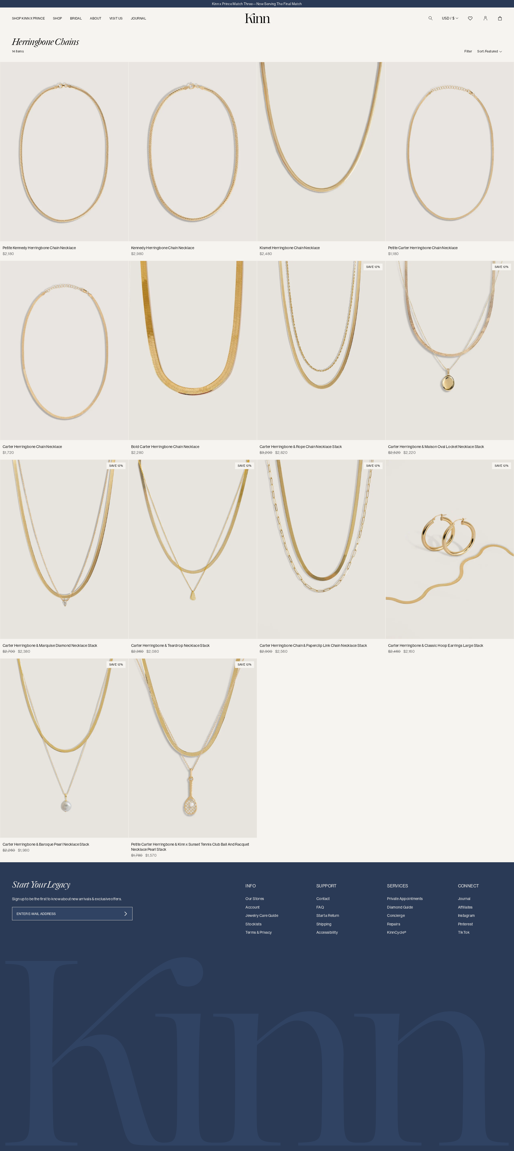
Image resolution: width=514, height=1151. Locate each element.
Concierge (396, 915)
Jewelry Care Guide (261, 915)
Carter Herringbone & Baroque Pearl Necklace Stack (46, 844)
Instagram (466, 915)
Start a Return (327, 915)
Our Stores (254, 898)
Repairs (393, 924)
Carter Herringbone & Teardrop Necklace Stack (170, 645)
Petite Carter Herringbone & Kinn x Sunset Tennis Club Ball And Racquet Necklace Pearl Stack (190, 847)
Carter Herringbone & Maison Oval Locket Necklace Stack (436, 446)
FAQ (320, 907)
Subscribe (125, 913)
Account (252, 907)
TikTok (464, 932)
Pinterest (465, 924)
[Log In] (485, 18)
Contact (323, 898)
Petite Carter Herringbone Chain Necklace (423, 247)
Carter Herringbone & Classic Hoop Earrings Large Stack (435, 645)
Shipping (323, 924)
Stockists (253, 924)
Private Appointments (405, 898)
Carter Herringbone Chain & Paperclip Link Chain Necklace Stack (313, 645)
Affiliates (465, 907)
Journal (464, 898)
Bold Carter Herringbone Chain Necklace (165, 446)
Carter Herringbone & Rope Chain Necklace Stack (301, 446)
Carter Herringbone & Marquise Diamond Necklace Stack (50, 645)
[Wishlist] (470, 18)
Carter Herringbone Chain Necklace (32, 446)
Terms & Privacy (258, 932)
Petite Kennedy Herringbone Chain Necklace (39, 247)
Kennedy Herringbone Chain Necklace (162, 247)
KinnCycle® (396, 932)
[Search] (430, 18)
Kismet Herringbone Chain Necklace (290, 247)
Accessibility (327, 932)
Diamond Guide (400, 907)
